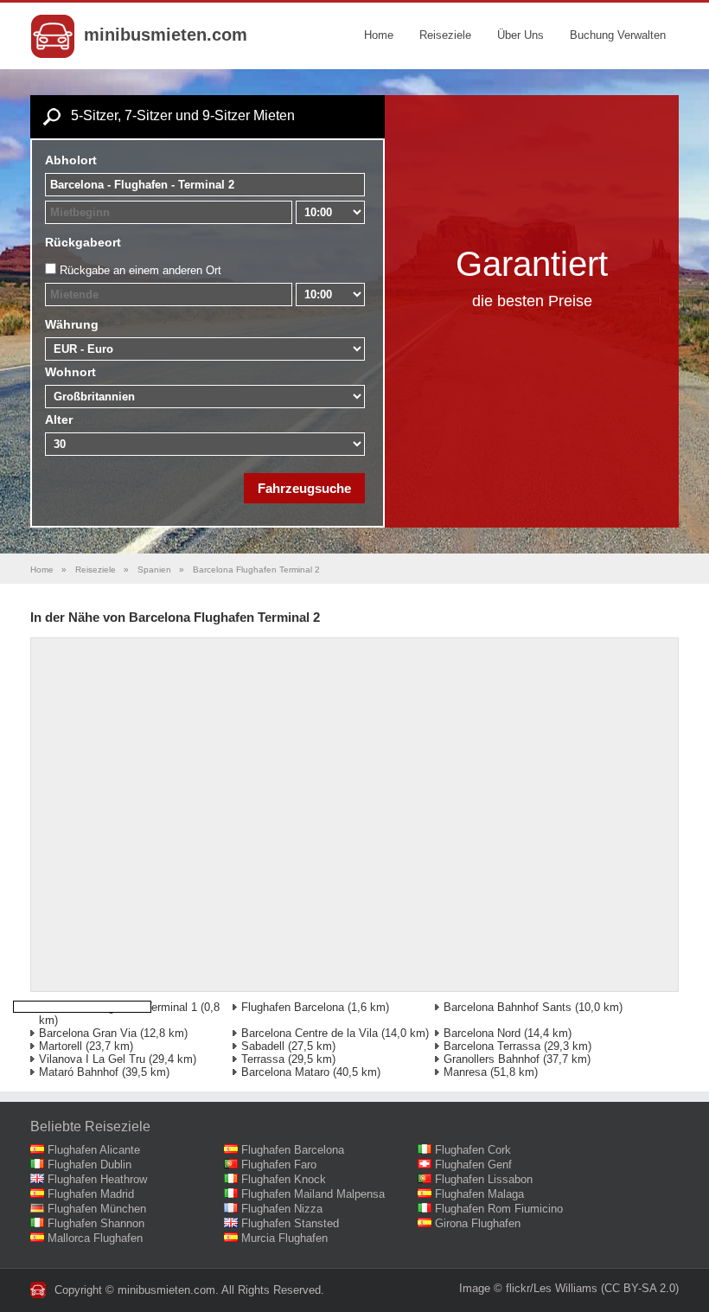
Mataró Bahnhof (78, 1072)
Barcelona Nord (482, 1033)
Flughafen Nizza (282, 1208)
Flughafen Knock (283, 1179)
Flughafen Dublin (89, 1164)
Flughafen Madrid (91, 1193)
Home (378, 35)
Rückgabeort (83, 242)
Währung (72, 324)
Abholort (71, 160)
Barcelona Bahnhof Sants (508, 1007)
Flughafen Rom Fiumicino (499, 1208)
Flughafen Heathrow (97, 1179)
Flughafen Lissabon (484, 1179)
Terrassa (262, 1059)
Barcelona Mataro (285, 1072)
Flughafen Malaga (479, 1193)
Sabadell (262, 1046)
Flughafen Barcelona (292, 1007)
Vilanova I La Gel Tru (92, 1059)
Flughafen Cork (473, 1149)
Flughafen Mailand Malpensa (313, 1193)
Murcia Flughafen (284, 1238)
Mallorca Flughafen (95, 1238)
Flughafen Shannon (96, 1223)
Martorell (60, 1046)
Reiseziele (445, 35)
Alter (59, 419)
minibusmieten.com (165, 34)
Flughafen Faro (278, 1164)
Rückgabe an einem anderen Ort (140, 270)
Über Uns (520, 35)
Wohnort (70, 372)
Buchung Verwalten (618, 35)
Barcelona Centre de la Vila (309, 1033)
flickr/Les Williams (551, 1288)
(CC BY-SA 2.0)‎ (640, 1288)
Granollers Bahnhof (492, 1059)
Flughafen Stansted (290, 1223)
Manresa (465, 1072)
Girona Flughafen (478, 1223)
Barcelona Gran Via (88, 1033)
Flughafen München (97, 1208)
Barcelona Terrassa (492, 1046)
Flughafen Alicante (94, 1149)
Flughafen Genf (473, 1164)
